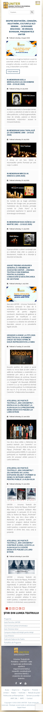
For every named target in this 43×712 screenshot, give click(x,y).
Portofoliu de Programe (12, 642)
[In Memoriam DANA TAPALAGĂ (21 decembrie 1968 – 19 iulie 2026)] (21, 157)
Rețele (13, 693)
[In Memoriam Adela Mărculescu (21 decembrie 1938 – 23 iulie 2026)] (21, 107)
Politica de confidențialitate (13, 695)
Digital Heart (21, 707)
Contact (29, 698)
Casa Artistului (9, 636)
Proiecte (35, 690)
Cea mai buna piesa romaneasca (15, 625)
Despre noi (16, 690)
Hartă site (22, 693)
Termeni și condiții (33, 695)
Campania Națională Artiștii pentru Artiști (19, 632)
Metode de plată (34, 693)
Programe (7, 619)
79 (20, 608)
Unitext (6, 693)
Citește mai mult (13, 72)
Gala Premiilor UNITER (12, 622)
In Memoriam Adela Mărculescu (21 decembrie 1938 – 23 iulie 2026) (20, 82)
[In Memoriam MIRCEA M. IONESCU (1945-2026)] (21, 198)
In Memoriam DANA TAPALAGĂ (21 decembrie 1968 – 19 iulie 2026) (21, 133)
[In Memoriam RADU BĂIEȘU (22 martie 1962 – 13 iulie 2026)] (21, 247)
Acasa (7, 690)
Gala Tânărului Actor (11, 629)
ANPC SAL (14, 698)
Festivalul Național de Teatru (14, 639)
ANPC (22, 698)
